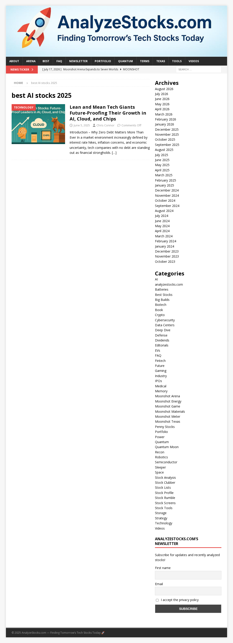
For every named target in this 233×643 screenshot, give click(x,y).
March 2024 (163, 236)
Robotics (161, 457)
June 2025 (162, 160)
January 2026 (164, 124)
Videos (194, 61)
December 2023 (167, 251)
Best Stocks (163, 294)
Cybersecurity (165, 320)
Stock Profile (164, 493)
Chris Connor (105, 125)
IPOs (158, 381)
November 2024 (167, 195)
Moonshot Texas (167, 421)
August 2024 (164, 211)
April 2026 (162, 109)
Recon (159, 452)
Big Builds (162, 299)
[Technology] (38, 124)
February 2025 (165, 180)
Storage (161, 513)
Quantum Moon (167, 447)
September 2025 (167, 144)
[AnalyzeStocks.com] (116, 54)
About (14, 61)
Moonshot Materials (170, 411)
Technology (163, 523)
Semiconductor (166, 462)
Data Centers (165, 325)
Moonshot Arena (167, 396)
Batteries (161, 289)
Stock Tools (163, 508)
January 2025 (164, 185)
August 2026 (164, 89)
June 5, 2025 (82, 125)
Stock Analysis (165, 477)
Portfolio (103, 61)
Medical (160, 386)
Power (160, 437)
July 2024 (161, 216)
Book (159, 310)
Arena (30, 61)
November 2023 (167, 256)
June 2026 (162, 99)
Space (159, 472)
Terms (144, 61)
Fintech (160, 360)
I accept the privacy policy (179, 600)
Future (160, 365)
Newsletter (78, 61)
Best (46, 61)
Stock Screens (165, 503)
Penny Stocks (165, 427)
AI (156, 279)
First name (163, 568)
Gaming (160, 370)
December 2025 (167, 129)
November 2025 (167, 134)
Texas (160, 61)
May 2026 (162, 104)
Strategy (161, 518)
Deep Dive (162, 330)
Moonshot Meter (167, 416)
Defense (161, 335)
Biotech (160, 304)
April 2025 (162, 170)
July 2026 (161, 94)
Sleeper (160, 467)
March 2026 (163, 114)
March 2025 (163, 175)
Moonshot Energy (168, 401)
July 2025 (161, 155)
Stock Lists (163, 487)
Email (159, 584)
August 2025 (164, 149)
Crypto (160, 315)
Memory (161, 391)
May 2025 (162, 165)
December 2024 (167, 190)
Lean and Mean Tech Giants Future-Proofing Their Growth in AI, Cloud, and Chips (108, 113)
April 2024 (162, 231)
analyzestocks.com (169, 284)
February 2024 (165, 241)
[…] (114, 152)
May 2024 (162, 226)
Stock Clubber (165, 482)
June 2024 (162, 221)
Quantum (125, 61)
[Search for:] (198, 69)
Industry (161, 376)
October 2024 (165, 200)
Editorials (161, 345)
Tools (177, 61)
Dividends (162, 340)
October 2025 (165, 139)
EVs (157, 350)
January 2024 (164, 246)
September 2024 (167, 206)
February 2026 (165, 119)
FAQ (59, 61)
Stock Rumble (165, 498)
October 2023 (165, 261)
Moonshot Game (167, 406)
